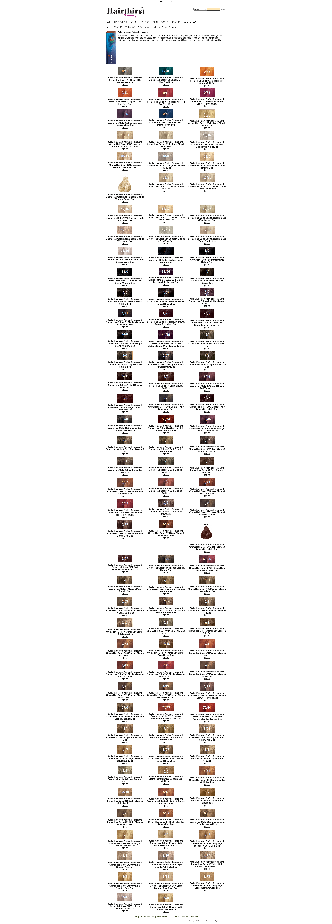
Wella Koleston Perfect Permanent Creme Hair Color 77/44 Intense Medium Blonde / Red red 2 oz (207, 716)
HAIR (108, 22)
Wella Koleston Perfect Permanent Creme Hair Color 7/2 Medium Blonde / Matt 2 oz (166, 631)
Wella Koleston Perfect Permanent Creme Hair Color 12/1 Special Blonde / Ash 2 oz (166, 186)
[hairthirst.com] (125, 16)
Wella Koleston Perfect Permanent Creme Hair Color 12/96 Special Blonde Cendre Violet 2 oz (125, 259)
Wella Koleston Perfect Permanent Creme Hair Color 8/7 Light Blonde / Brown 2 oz (207, 800)
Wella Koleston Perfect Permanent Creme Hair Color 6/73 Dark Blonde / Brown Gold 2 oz (125, 533)
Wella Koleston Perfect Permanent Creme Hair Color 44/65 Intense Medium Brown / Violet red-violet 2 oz (166, 343)
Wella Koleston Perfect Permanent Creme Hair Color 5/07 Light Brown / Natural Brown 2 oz (166, 364)
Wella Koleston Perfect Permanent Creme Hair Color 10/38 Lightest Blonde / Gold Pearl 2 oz (125, 165)
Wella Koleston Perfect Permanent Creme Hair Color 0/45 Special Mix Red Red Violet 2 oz (166, 101)
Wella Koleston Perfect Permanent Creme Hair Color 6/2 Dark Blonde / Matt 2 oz (166, 469)
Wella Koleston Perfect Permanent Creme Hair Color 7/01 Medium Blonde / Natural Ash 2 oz (207, 589)
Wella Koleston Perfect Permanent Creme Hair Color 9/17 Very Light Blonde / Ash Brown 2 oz (207, 864)
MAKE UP (144, 22)
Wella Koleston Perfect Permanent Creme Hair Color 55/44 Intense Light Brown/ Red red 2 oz (166, 428)
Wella (127, 27)
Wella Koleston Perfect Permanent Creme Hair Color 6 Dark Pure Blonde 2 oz (125, 449)
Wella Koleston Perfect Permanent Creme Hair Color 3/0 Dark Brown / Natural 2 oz (207, 259)
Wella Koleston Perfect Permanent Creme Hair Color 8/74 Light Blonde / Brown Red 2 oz (166, 822)
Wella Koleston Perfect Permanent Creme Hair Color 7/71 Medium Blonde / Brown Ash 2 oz (125, 695)
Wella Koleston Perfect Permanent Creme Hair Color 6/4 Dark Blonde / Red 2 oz (166, 490)
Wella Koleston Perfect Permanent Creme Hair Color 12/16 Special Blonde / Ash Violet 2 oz (125, 218)
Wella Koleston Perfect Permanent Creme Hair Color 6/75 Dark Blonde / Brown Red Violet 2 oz (207, 547)
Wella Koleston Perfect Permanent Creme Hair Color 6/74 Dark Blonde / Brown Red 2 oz (166, 533)
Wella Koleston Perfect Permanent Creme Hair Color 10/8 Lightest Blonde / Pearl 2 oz (166, 165)
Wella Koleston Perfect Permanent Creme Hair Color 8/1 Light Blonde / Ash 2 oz (207, 758)
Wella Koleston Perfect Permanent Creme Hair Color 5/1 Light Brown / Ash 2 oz (207, 364)
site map (185, 917)
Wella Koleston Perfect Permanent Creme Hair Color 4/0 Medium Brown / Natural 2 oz (125, 301)
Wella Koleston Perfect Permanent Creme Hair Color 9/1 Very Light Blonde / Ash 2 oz (125, 864)
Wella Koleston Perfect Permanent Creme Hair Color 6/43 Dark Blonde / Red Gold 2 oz (207, 491)
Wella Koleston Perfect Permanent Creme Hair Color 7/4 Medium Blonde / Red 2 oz (207, 653)
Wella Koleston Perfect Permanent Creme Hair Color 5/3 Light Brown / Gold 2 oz (125, 385)
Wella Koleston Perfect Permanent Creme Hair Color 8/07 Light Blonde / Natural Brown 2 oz (166, 758)
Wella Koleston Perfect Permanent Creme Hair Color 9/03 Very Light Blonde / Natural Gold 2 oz (207, 843)
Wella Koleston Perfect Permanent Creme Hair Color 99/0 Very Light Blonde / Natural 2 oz (166, 907)
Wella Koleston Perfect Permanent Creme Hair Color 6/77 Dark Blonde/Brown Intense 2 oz (125, 567)
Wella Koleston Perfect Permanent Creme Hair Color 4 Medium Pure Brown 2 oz (207, 280)
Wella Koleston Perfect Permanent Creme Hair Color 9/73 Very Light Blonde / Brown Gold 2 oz (207, 885)
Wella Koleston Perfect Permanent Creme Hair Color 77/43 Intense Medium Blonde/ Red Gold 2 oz (166, 716)
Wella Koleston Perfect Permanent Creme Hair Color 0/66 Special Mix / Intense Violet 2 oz (125, 123)
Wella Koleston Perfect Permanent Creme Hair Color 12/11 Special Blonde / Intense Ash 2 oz (207, 186)
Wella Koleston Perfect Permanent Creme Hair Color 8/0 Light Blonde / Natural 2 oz (166, 737)
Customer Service (147, 917)
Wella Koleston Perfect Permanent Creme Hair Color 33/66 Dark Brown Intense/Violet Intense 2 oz (165, 279)
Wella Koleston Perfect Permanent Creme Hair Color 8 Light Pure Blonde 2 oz (124, 737)
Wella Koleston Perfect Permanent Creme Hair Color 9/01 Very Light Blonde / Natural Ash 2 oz (166, 843)
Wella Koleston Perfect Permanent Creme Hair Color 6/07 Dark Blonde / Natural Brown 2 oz (207, 449)
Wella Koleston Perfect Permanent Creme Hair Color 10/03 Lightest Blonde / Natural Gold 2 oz (125, 144)
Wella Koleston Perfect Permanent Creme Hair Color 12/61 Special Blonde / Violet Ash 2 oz (125, 239)
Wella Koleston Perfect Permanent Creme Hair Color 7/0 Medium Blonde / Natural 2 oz (166, 589)
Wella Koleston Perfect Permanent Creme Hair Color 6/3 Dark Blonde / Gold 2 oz (207, 470)
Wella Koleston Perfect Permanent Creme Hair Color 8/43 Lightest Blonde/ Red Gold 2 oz (166, 801)
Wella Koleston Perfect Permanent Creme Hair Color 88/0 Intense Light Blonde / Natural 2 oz (207, 822)
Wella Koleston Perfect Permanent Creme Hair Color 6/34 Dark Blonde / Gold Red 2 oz (125, 491)
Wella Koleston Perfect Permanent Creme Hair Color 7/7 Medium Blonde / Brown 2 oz (207, 674)
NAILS (133, 22)
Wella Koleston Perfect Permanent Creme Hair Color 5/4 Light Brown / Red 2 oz (166, 385)
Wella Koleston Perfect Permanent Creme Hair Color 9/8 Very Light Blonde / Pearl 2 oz (125, 906)
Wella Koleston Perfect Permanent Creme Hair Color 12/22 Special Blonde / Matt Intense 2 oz (207, 217)
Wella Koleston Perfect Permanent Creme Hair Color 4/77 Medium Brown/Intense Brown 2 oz (207, 322)
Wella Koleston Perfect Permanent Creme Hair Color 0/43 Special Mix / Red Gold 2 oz (125, 101)
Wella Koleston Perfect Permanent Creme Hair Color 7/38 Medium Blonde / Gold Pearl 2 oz (166, 652)
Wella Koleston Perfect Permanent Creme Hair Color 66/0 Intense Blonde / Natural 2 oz (166, 567)
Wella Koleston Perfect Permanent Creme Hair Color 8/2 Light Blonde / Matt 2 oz (125, 779)
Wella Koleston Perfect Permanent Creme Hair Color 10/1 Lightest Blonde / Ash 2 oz (166, 144)
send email (175, 917)
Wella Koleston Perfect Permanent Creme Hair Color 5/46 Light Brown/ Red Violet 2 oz (207, 386)
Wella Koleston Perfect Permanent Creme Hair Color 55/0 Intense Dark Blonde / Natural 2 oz (125, 428)
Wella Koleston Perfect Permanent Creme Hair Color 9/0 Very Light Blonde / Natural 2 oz (125, 843)
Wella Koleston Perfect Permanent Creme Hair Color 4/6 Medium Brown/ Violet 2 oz (207, 301)
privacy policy (163, 917)
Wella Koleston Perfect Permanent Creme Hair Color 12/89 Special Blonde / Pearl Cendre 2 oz (207, 239)
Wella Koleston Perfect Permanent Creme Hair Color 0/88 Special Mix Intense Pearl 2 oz (166, 122)
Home (108, 27)
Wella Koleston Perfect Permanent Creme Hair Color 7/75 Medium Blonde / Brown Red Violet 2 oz (207, 695)
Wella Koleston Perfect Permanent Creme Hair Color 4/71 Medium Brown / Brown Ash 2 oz (125, 322)
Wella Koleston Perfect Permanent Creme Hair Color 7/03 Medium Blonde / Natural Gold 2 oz (125, 610)
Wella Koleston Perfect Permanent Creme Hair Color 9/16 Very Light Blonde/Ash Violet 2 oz (166, 864)
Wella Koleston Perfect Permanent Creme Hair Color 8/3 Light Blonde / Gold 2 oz (166, 779)
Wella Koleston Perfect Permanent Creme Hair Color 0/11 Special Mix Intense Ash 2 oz (125, 80)
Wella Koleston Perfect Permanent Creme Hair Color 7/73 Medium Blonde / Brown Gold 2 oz (166, 695)
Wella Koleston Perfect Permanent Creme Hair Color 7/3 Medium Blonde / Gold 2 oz (207, 630)
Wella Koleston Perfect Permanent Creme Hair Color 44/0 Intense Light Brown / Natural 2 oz (125, 343)
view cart (188, 22)
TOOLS (164, 22)
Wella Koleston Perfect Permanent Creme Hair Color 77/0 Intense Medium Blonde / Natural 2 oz (125, 716)
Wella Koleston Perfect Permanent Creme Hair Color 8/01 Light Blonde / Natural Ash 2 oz (207, 737)
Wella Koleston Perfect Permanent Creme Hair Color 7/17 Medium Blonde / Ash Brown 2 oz (125, 631)
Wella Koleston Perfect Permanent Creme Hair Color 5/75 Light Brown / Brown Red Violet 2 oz (207, 406)
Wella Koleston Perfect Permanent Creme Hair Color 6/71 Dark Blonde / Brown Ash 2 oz (207, 512)
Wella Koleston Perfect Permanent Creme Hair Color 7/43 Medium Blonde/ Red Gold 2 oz (125, 674)
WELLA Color (138, 27)
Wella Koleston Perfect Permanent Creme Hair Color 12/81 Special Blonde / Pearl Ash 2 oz (166, 238)
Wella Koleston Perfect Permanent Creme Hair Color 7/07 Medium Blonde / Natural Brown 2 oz (166, 610)
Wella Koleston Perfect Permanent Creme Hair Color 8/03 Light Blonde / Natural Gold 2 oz (125, 758)
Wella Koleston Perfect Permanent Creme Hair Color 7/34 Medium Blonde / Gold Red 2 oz (125, 653)
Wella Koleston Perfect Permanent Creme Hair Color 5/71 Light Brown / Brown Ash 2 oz (166, 406)
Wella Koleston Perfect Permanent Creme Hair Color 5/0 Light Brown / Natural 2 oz (125, 364)
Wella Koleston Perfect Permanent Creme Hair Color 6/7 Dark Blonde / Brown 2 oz (166, 511)
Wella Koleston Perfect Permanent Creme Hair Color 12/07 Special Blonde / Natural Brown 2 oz (125, 196)
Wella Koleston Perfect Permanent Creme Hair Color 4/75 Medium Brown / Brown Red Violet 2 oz (166, 322)
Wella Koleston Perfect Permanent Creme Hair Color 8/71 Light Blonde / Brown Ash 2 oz (125, 822)
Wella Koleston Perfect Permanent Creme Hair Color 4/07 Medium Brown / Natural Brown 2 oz (166, 301)
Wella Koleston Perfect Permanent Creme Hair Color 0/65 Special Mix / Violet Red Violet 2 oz (207, 101)
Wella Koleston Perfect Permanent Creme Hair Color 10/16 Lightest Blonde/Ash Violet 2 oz (207, 144)
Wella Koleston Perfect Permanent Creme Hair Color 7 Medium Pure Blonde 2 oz (125, 589)
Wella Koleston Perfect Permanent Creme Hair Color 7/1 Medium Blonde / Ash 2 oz (207, 610)
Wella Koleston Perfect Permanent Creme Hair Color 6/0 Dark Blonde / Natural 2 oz (166, 449)
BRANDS (175, 22)
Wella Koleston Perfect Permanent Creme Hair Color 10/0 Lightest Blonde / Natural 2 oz (207, 123)
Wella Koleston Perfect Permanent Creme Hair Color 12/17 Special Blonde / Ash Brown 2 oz (166, 217)
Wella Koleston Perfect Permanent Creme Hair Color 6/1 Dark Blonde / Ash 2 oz (125, 470)
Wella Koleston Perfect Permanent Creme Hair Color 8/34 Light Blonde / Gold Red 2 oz (207, 780)
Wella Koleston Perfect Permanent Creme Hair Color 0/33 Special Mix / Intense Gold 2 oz (207, 80)
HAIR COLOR (120, 22)
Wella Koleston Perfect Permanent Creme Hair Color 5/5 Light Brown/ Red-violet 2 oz (125, 407)
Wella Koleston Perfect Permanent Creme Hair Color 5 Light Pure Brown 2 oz (207, 343)
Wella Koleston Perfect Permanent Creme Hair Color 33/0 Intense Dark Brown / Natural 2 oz (125, 280)
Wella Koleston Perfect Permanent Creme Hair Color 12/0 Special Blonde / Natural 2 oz (207, 165)
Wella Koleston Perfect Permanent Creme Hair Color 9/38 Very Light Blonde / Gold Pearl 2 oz (166, 885)
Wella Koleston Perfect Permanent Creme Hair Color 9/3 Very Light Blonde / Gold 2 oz (125, 885)
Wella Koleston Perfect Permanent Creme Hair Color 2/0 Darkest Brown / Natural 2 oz (166, 260)
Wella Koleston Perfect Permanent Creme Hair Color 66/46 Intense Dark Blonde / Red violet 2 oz (207, 568)
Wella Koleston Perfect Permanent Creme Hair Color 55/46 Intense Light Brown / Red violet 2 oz (207, 428)
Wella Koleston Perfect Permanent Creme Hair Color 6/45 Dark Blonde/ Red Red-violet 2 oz (125, 512)
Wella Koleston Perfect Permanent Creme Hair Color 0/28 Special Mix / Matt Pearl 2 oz (166, 80)
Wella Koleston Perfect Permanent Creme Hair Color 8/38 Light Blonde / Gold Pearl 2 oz (125, 801)
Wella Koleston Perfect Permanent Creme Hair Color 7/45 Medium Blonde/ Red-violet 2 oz (166, 674)
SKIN (155, 22)
